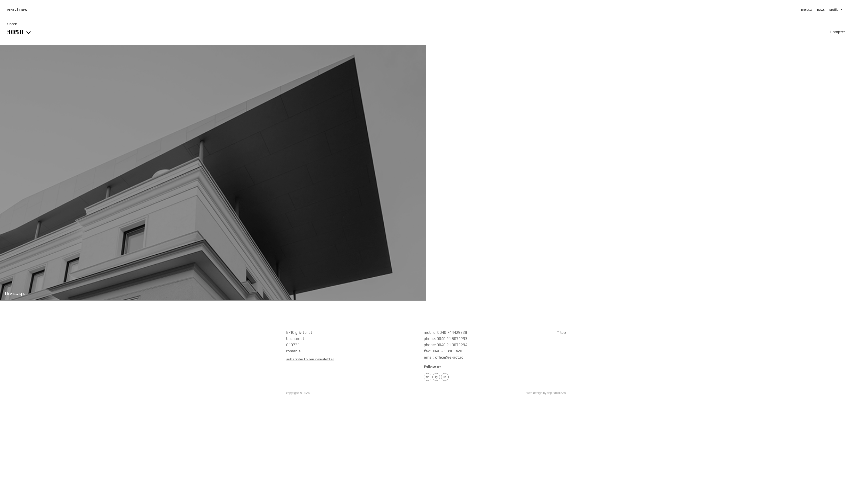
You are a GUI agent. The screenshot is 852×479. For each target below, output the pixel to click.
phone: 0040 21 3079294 (445, 344)
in (444, 377)
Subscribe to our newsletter (310, 359)
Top (561, 332)
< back (12, 24)
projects (807, 9)
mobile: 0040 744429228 (445, 332)
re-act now (17, 9)
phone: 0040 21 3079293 (445, 338)
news (821, 9)
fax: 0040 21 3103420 (443, 351)
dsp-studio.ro (556, 393)
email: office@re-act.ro (443, 357)
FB (427, 377)
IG (436, 377)
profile (833, 9)
